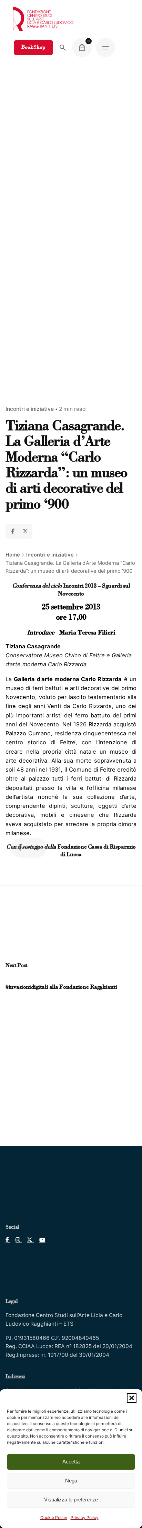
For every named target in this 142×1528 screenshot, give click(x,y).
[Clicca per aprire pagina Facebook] (8, 1240)
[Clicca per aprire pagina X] (28, 1240)
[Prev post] (9, 978)
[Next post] (15, 978)
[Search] (62, 47)
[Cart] (82, 47)
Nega (71, 1480)
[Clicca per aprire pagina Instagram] (16, 1240)
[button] (131, 1397)
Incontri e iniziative (30, 409)
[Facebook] (13, 531)
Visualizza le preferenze (71, 1499)
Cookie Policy (53, 1517)
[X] (25, 531)
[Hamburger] (105, 47)
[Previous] (20, 848)
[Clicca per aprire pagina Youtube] (39, 1240)
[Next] (37, 848)
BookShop (33, 47)
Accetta (71, 1461)
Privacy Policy (85, 1517)
